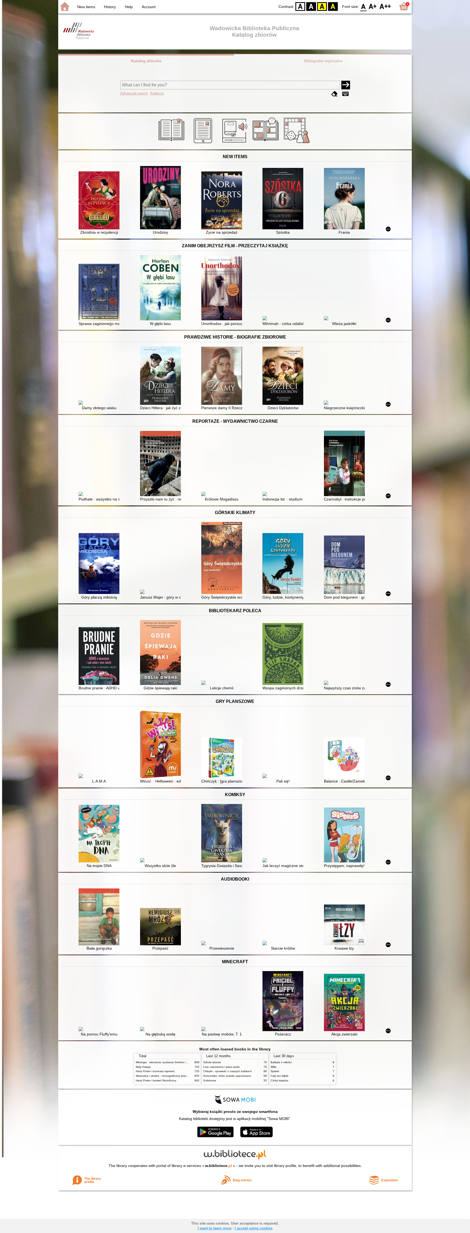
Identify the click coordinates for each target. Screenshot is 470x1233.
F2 (385, 6)
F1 (372, 6)
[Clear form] (334, 93)
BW (311, 6)
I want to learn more (214, 1228)
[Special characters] (345, 93)
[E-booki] (203, 143)
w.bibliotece (218, 1165)
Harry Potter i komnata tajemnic (155, 1071)
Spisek (275, 1071)
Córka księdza (279, 1080)
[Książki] (172, 143)
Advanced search (134, 93)
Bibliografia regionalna (323, 61)
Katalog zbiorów (146, 61)
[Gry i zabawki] (297, 143)
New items (86, 7)
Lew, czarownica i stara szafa (221, 1066)
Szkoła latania (212, 1062)
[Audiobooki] (235, 143)
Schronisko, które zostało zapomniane (227, 1075)
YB (322, 6)
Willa (273, 1066)
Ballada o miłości (281, 1062)
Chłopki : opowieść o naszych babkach (227, 1071)
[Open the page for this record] (100, 200)
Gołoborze (209, 1080)
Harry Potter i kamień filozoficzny (156, 1080)
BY (333, 6)
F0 (363, 6)
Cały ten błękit (279, 1075)
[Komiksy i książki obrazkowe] (266, 143)
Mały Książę (143, 1066)
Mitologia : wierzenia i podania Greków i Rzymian (166, 1062)
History (110, 7)
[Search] (345, 85)
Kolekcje (157, 93)
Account (149, 7)
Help (129, 7)
